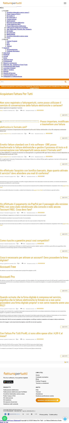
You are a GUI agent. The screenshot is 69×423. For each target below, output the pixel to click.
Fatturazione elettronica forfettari (17, 27)
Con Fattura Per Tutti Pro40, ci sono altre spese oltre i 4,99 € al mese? (31, 335)
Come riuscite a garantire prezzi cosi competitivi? (24, 240)
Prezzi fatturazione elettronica (16, 26)
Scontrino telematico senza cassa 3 (18, 12)
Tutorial (9, 46)
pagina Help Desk (38, 190)
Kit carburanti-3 (12, 17)
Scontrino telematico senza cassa (17, 36)
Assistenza (39, 394)
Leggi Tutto (64, 115)
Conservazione (11, 19)
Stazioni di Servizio (9, 73)
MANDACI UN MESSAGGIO (47, 400)
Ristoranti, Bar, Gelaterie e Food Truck (15, 64)
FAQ (8, 43)
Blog (8, 44)
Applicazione (11, 21)
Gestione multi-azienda (10, 404)
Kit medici (10, 31)
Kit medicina (7, 400)
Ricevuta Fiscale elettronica (15, 22)
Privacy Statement (14, 420)
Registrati (6, 54)
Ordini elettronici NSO (14, 24)
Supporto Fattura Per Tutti (5, 133)
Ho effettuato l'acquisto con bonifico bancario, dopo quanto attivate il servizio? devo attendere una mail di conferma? (34, 172)
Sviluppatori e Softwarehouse (12, 76)
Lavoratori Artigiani (9, 68)
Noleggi (5, 71)
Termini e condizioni (42, 383)
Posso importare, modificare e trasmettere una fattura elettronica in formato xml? (19, 121)
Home (5, 58)
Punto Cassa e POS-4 (13, 14)
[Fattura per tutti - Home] (12, 3)
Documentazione (12, 49)
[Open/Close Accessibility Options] (65, 419)
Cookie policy (53, 414)
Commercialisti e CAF (10, 75)
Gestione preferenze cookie (45, 396)
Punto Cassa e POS (9, 396)
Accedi (5, 56)
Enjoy (8, 38)
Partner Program (12, 41)
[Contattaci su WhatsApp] (4, 418)
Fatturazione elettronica (10, 390)
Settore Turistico (8, 70)
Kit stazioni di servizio (10, 402)
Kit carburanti (11, 33)
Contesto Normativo (13, 51)
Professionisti (7, 61)
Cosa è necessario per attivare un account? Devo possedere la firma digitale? (34, 259)
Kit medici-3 (10, 16)
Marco (1, 110)
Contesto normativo (42, 377)
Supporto (6, 48)
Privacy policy (44, 414)
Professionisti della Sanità (11, 66)
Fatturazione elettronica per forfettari (15, 392)
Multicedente (11, 34)
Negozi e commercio (10, 63)
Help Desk (6, 53)
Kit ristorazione (8, 398)
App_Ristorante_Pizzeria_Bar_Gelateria (19, 29)
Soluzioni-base (8, 59)
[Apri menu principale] (64, 3)
